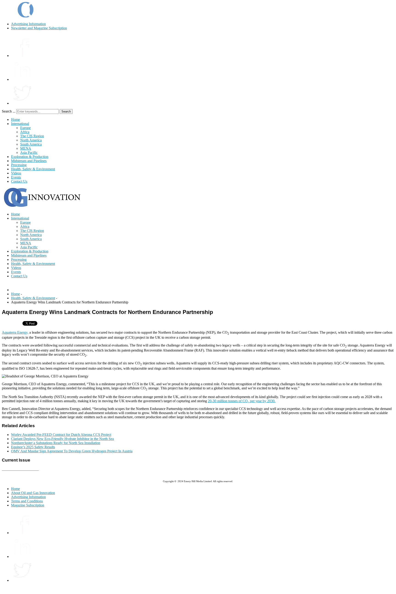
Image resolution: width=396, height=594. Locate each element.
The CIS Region (32, 136)
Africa (24, 132)
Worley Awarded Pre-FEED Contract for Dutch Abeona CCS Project (61, 435)
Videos (16, 173)
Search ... (8, 111)
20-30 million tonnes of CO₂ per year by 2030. (241, 401)
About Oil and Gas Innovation (33, 493)
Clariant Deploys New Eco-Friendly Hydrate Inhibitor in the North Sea (62, 439)
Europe (25, 128)
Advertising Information (28, 24)
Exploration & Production (29, 157)
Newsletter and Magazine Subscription (39, 28)
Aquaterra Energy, (15, 332)
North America (31, 140)
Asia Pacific (29, 152)
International (20, 124)
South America (31, 144)
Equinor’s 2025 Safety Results (33, 447)
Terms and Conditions (27, 501)
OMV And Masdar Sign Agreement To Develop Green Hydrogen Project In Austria (71, 451)
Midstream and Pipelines (29, 161)
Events (16, 177)
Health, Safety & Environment (33, 169)
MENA (25, 148)
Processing (19, 165)
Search (66, 111)
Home (15, 119)
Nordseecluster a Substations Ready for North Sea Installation (55, 443)
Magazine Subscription (27, 505)
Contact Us (19, 181)
